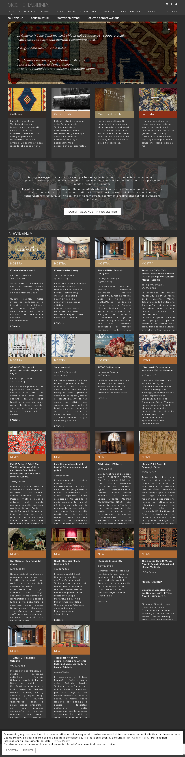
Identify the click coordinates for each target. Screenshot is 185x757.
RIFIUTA (28, 750)
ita (167, 11)
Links (122, 11)
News (59, 11)
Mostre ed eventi (68, 18)
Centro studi (40, 18)
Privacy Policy (61, 741)
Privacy (135, 11)
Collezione (15, 18)
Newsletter (88, 11)
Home (11, 11)
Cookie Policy (140, 737)
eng (174, 11)
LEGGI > (15, 326)
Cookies (150, 11)
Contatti (45, 11)
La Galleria (27, 11)
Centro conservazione (104, 18)
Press (71, 11)
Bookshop (107, 11)
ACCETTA (12, 750)
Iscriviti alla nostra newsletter (92, 211)
